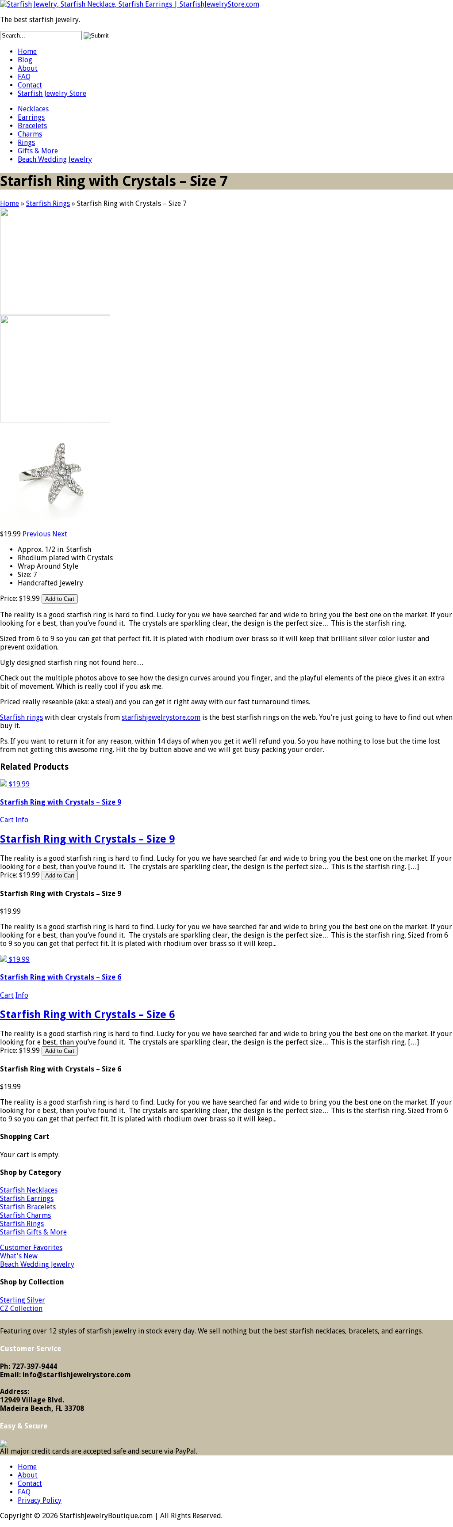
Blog (25, 60)
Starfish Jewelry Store (52, 93)
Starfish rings (21, 717)
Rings (26, 142)
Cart (7, 820)
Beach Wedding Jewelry (55, 159)
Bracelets (32, 126)
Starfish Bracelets (28, 1207)
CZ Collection (21, 1308)
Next (59, 534)
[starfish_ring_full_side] (55, 420)
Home (27, 51)
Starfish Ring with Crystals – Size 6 (60, 977)
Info (21, 820)
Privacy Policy (39, 1500)
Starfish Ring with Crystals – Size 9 (60, 802)
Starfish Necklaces (29, 1190)
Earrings (31, 117)
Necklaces (33, 109)
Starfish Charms (25, 1215)
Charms (30, 134)
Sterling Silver (22, 1300)
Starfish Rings (48, 203)
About (28, 68)
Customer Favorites (31, 1247)
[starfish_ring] (55, 312)
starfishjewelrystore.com (161, 717)
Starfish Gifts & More (33, 1232)
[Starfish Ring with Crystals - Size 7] (55, 527)
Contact (30, 85)
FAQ (24, 76)
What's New (19, 1256)
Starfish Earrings (27, 1198)
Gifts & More (38, 151)
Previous (36, 534)
